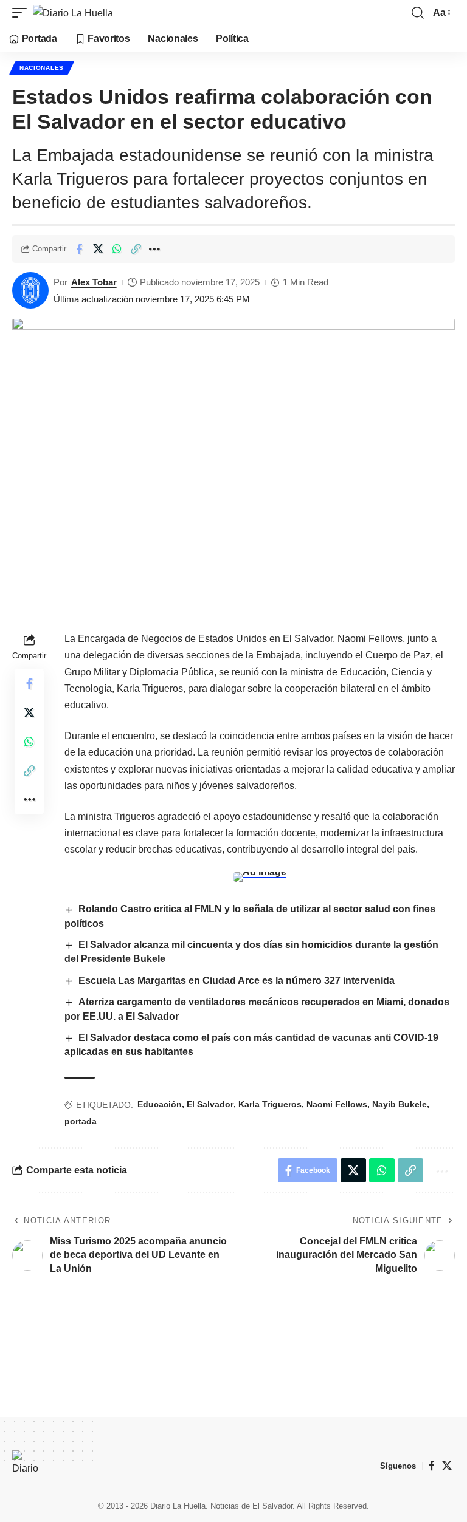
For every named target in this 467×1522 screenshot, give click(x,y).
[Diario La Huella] (73, 12)
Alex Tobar (94, 282)
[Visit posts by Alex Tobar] (30, 290)
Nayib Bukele (399, 1104)
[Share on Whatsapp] (116, 249)
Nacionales (41, 67)
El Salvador (210, 1104)
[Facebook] (432, 1466)
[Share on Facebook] (79, 249)
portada (80, 1121)
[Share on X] (97, 249)
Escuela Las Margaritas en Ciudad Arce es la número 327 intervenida (236, 980)
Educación (159, 1104)
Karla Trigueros (270, 1104)
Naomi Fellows (336, 1104)
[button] (22, 12)
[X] (447, 1466)
